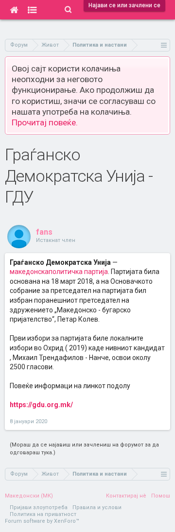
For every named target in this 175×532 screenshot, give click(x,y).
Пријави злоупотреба (39, 507)
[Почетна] (14, 9)
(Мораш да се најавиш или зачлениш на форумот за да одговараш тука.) (84, 449)
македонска (29, 271)
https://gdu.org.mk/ (41, 405)
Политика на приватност (43, 514)
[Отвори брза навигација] (164, 45)
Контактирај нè (126, 496)
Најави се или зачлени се (124, 5)
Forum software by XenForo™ (42, 521)
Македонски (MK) (29, 496)
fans (44, 232)
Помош (160, 496)
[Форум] (32, 9)
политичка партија (78, 271)
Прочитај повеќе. (45, 122)
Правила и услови (97, 507)
